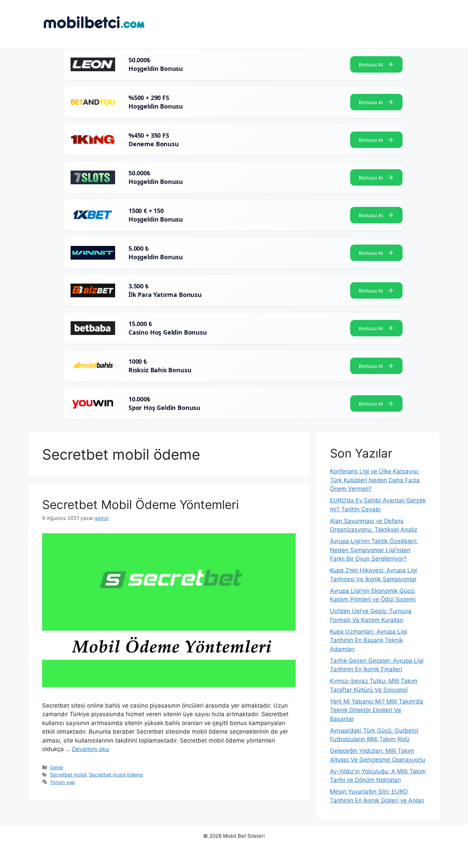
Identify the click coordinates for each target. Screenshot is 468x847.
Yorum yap (62, 782)
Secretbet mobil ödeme (116, 774)
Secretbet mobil (68, 774)
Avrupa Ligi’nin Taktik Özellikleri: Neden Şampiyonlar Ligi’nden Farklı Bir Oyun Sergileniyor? (374, 550)
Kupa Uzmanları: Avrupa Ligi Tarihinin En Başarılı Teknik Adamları (368, 640)
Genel (56, 767)
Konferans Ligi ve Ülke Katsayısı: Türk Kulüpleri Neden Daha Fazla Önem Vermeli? (375, 480)
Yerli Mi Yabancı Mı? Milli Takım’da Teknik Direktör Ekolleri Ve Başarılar (376, 710)
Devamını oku (90, 749)
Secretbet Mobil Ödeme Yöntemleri (140, 504)
